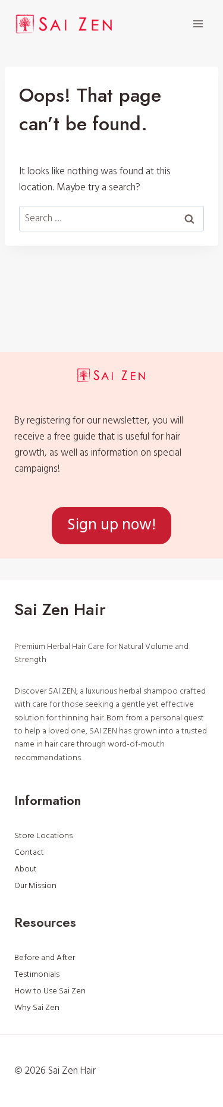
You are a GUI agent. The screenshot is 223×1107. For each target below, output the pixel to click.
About (25, 869)
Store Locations (43, 836)
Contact (29, 852)
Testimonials (36, 974)
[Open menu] (198, 23)
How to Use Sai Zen (50, 991)
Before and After (44, 958)
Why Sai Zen (36, 1008)
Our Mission (35, 886)
